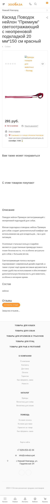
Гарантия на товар (25, 428)
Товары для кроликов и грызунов (25, 336)
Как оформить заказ (25, 380)
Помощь (25, 415)
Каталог (25, 393)
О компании (25, 356)
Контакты (25, 365)
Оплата (25, 372)
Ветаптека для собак (25, 402)
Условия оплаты (25, 420)
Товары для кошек (25, 325)
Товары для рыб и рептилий (25, 347)
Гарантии (25, 376)
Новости (25, 384)
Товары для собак (25, 331)
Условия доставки (25, 424)
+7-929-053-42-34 (25, 450)
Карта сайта (25, 442)
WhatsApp (28, 472)
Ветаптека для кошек (25, 406)
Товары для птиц (25, 341)
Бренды (25, 398)
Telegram (22, 472)
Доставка (25, 369)
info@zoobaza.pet (27, 455)
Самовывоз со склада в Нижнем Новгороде (27, 135)
